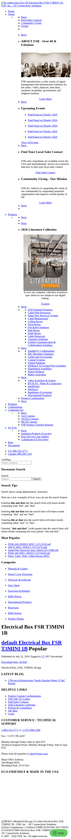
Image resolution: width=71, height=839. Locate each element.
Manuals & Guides (18, 568)
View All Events (29, 142)
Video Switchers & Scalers (42, 380)
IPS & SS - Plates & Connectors (44, 383)
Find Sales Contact (45, 172)
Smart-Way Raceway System (43, 315)
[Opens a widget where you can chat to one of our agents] (59, 833)
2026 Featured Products (40, 309)
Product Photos (16, 618)
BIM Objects (14, 596)
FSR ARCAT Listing (19, 699)
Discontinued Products (39, 395)
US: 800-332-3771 (18, 451)
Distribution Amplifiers (40, 368)
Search (4, 475)
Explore (45, 303)
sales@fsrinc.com (38, 753)
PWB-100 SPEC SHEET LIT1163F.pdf (29, 553)
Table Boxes (34, 333)
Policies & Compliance (20, 707)
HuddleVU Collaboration (41, 351)
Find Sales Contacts (18, 702)
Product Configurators (32, 398)
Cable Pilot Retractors (39, 312)
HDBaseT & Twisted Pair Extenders (47, 365)
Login (11, 713)
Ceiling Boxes (35, 321)
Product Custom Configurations (24, 696)
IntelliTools (33, 386)
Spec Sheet (13, 585)
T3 (42, 656)
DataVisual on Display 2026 (42, 114)
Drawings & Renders (19, 591)
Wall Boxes (34, 330)
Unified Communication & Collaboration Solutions (42, 343)
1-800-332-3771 (9, 730)
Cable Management (38, 318)
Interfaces (33, 389)
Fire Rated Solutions (38, 327)
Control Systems (36, 359)
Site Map (12, 710)
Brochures (13, 607)
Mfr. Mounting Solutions (40, 354)
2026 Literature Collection (21, 704)
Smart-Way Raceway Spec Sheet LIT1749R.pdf (33, 550)
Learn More (45, 99)
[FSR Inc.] (35, 5)
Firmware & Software (19, 579)
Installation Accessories (40, 392)
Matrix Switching (37, 374)
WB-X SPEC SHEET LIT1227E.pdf (27, 547)
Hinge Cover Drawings (20, 574)
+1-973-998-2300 (31, 730)
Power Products (36, 371)
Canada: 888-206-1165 (20, 454)
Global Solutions (36, 362)
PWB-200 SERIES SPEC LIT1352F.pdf (29, 544)
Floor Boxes (34, 324)
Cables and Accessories (40, 356)
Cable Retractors (36, 336)
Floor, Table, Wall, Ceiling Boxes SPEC (29, 556)
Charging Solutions (38, 339)
